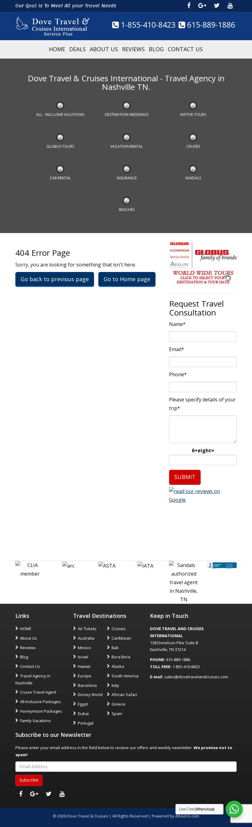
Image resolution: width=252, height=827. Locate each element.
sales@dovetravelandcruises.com (196, 677)
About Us (104, 49)
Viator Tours (193, 114)
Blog (156, 49)
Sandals (193, 178)
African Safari (124, 694)
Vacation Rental (126, 146)
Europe (84, 676)
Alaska (118, 666)
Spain (117, 713)
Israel (83, 657)
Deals (77, 49)
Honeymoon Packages (41, 711)
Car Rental (60, 178)
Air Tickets (87, 628)
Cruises (193, 146)
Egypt (83, 704)
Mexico (84, 647)
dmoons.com (187, 816)
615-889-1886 (210, 24)
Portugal (85, 723)
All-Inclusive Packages (40, 701)
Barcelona (87, 685)
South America (125, 676)
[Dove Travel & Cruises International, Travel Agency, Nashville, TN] (222, 565)
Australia (86, 638)
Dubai (83, 713)
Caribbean (121, 638)
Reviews (133, 49)
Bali (115, 647)
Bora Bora (121, 657)
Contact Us (185, 49)
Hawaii (84, 666)
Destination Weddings (126, 114)
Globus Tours (60, 146)
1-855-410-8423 (147, 24)
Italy (115, 685)
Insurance (127, 178)
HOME (57, 49)
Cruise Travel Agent (38, 692)
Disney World (90, 694)
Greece (118, 704)
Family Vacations (35, 720)
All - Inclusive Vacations (60, 114)
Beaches (127, 209)
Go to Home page (127, 279)
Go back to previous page (55, 279)
